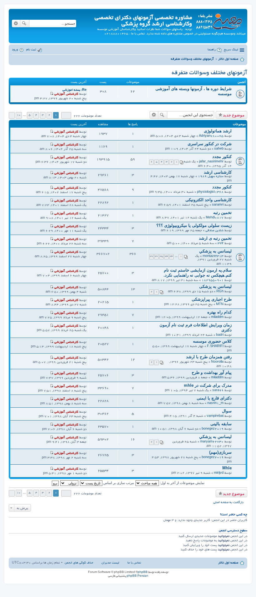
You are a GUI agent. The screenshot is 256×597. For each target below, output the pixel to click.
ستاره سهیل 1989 (211, 176)
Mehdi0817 (215, 218)
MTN (220, 304)
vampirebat (215, 416)
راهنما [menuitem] (212, 50)
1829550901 (213, 280)
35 (161, 256)
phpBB (143, 572)
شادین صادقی (214, 230)
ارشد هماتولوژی (218, 131)
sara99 (218, 390)
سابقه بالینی (221, 423)
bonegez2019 (213, 429)
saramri (218, 205)
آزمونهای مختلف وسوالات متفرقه (209, 73)
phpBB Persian (137, 576)
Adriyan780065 (211, 136)
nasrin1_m (215, 403)
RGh (220, 291)
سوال (227, 411)
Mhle (227, 468)
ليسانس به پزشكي (215, 251)
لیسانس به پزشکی (215, 286)
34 (166, 256)
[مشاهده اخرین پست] (51, 94)
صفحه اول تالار (228, 563)
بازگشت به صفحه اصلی (228, 502)
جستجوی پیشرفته (16, 23)
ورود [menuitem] (15, 50)
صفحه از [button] (66, 115)
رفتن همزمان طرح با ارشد (209, 357)
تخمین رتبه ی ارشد (215, 238)
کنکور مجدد (222, 156)
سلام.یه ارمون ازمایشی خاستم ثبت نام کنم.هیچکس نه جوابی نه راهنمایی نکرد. (198, 273)
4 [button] (36, 115)
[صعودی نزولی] (69, 483)
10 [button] (19, 115)
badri (220, 335)
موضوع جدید (233, 115)
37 (151, 256)
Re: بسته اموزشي (74, 90)
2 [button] (49, 115)
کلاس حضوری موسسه (212, 341)
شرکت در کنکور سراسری (210, 143)
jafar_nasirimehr (211, 162)
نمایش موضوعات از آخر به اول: (181, 483)
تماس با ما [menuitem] (134, 563)
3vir (221, 243)
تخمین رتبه (222, 212)
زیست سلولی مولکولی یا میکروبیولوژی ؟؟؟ (194, 225)
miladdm (217, 317)
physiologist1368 (210, 192)
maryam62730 (212, 442)
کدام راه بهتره (219, 312)
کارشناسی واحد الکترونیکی (208, 199)
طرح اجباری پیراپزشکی (212, 299)
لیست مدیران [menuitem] (110, 563)
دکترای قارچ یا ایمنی (214, 398)
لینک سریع (231, 50)
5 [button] (30, 115)
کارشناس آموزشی (66, 94)
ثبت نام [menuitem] (31, 50)
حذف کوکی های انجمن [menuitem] (79, 563)
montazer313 (213, 256)
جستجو (24, 23)
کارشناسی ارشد (218, 172)
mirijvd (219, 473)
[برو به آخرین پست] (51, 132)
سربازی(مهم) (220, 452)
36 (156, 256)
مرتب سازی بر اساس (118, 483)
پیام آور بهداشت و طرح (212, 372)
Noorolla (217, 362)
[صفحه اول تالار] (219, 20)
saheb (219, 149)
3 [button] (43, 115)
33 (171, 256)
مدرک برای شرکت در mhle (208, 385)
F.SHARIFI (215, 346)
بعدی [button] (12, 115)
